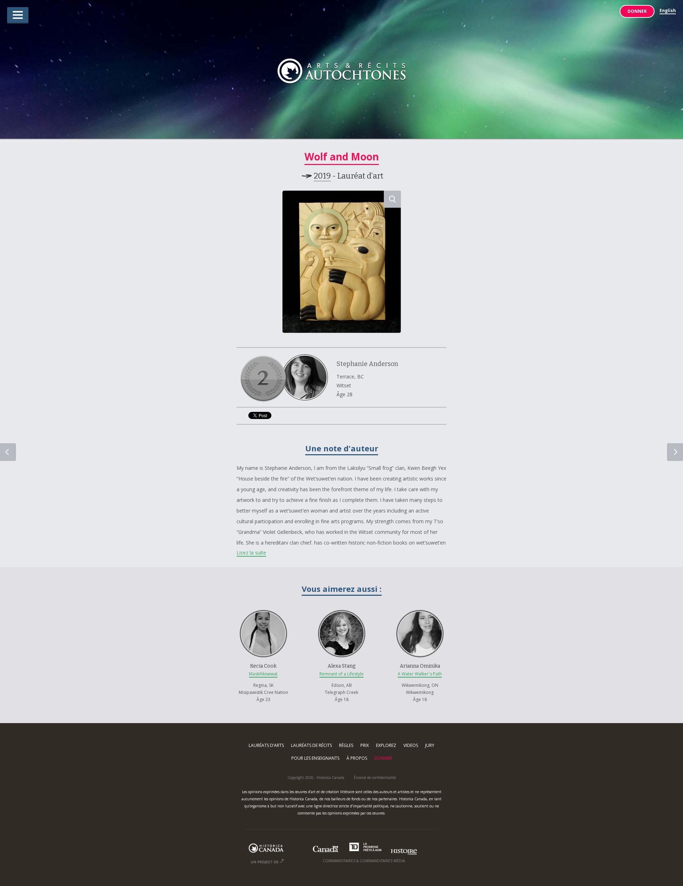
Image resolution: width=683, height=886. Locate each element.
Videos (410, 745)
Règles (346, 745)
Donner (637, 11)
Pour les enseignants (315, 758)
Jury (429, 745)
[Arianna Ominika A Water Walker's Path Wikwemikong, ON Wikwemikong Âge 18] (419, 605)
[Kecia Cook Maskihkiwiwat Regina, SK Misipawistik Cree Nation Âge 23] (264, 605)
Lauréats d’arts (266, 745)
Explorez (386, 745)
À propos (356, 758)
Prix (364, 745)
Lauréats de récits (311, 745)
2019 (322, 176)
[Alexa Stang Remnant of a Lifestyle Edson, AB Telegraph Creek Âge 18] (342, 605)
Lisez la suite (251, 552)
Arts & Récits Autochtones (341, 72)
